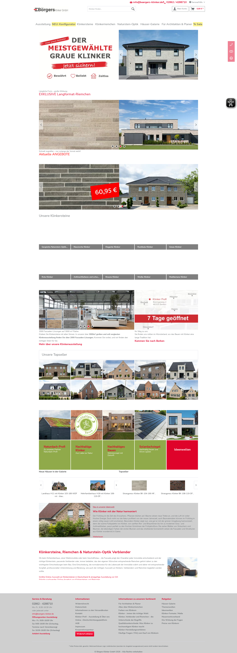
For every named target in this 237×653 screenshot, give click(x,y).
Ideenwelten (167, 610)
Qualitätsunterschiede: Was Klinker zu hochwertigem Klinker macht (136, 625)
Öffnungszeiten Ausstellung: (44, 617)
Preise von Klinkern (170, 623)
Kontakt (78, 613)
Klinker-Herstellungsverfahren (132, 629)
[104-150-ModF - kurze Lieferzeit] (182, 369)
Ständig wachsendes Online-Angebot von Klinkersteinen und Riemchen (69, 579)
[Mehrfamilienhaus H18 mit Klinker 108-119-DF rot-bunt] (59, 485)
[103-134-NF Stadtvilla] (150, 369)
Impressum (80, 626)
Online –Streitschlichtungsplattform (91, 620)
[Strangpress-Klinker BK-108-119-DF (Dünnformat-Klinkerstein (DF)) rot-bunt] (177, 485)
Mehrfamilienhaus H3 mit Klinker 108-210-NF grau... (97, 495)
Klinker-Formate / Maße (172, 613)
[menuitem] (112, 9)
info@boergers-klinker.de (148, 2)
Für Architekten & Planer (130, 603)
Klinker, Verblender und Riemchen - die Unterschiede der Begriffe (136, 618)
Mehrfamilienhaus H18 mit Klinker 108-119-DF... (59, 495)
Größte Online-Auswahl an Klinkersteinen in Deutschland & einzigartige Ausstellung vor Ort (78, 577)
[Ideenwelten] (182, 425)
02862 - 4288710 (42, 604)
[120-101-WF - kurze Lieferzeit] (118, 369)
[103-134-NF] (54, 389)
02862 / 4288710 (176, 2)
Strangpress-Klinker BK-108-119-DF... (177, 493)
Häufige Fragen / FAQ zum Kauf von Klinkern (138, 633)
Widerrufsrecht (82, 603)
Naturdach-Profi (54, 447)
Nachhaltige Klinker (83, 448)
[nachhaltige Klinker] (86, 425)
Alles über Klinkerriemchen (131, 607)
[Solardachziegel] (150, 425)
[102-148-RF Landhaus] (150, 389)
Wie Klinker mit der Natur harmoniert (115, 511)
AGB (77, 623)
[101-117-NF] (86, 389)
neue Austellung (91, 310)
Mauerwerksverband (171, 616)
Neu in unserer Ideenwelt (103, 507)
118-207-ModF (125, 125)
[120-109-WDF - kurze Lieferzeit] (54, 369)
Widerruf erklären (85, 634)
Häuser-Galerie (168, 603)
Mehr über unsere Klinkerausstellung (60, 344)
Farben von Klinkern (127, 610)
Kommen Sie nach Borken (149, 341)
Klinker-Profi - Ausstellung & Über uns (92, 616)
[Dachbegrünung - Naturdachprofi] (55, 425)
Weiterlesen (98, 536)
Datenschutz (81, 607)
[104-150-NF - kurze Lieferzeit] (86, 369)
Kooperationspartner (84, 629)
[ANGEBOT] (104, 187)
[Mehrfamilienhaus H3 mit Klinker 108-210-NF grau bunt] (97, 485)
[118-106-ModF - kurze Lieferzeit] (118, 389)
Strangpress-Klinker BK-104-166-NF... (139, 493)
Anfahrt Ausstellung (41, 633)
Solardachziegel (149, 447)
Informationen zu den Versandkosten (91, 610)
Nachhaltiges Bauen (116, 448)
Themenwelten (168, 607)
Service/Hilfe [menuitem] (197, 2)
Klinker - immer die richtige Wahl (133, 613)
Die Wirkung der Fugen (172, 620)
